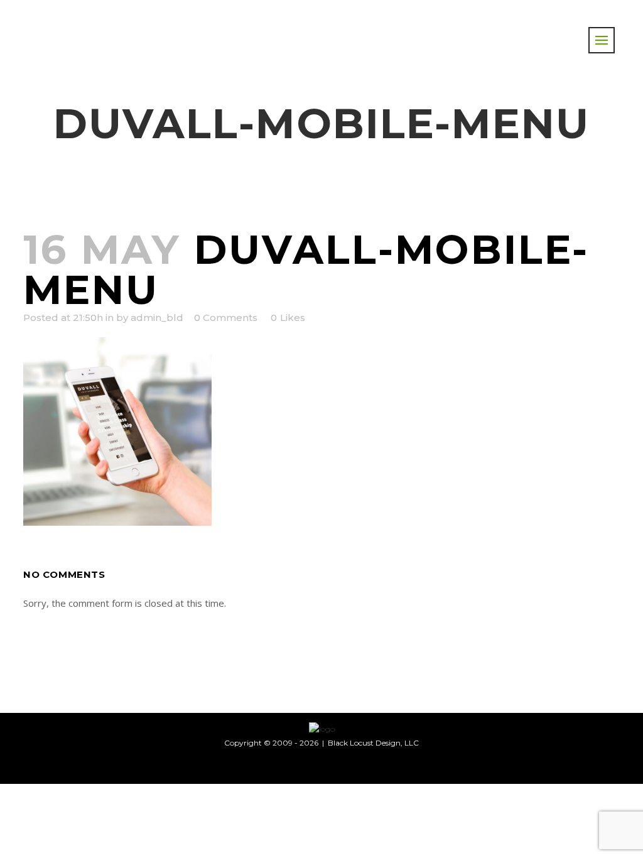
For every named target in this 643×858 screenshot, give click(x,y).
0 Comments (225, 317)
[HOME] (322, 728)
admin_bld (157, 317)
